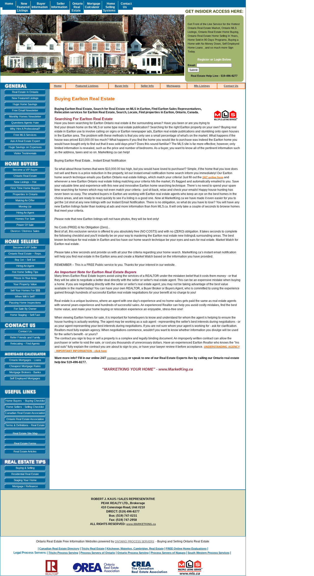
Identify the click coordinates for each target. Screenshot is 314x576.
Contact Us (25, 331)
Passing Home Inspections (25, 302)
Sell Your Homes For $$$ (25, 290)
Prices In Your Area (25, 278)
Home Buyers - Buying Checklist (25, 400)
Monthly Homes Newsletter (25, 116)
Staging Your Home (25, 480)
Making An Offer (25, 200)
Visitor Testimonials (25, 153)
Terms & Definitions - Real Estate (25, 425)
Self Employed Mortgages (25, 378)
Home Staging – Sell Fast (25, 314)
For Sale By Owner (25, 308)
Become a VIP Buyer (25, 169)
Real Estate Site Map (25, 433)
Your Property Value (25, 284)
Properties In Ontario (25, 194)
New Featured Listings (25, 98)
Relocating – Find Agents (25, 343)
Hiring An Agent (25, 212)
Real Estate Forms (25, 443)
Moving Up (25, 206)
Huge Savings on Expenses (25, 147)
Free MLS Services (25, 134)
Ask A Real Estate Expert (25, 141)
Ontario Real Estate (25, 175)
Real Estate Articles (25, 451)
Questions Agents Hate (25, 122)
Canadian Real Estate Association (25, 412)
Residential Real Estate (25, 474)
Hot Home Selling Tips (25, 271)
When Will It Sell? (25, 296)
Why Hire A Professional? (25, 128)
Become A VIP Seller (25, 247)
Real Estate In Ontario (25, 91)
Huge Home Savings (25, 104)
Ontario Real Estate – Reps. (25, 253)
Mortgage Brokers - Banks (25, 372)
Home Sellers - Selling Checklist (25, 406)
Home (58, 85)
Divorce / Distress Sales (25, 231)
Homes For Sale (25, 218)
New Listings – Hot (25, 181)
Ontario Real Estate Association (25, 419)
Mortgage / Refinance (25, 486)
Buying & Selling (25, 467)
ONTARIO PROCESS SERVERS (134, 541)
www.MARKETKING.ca (141, 524)
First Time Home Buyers (25, 188)
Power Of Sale (25, 224)
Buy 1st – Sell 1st (25, 259)
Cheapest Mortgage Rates (25, 366)
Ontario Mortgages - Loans (25, 359)
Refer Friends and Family (25, 337)
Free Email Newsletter (25, 110)
